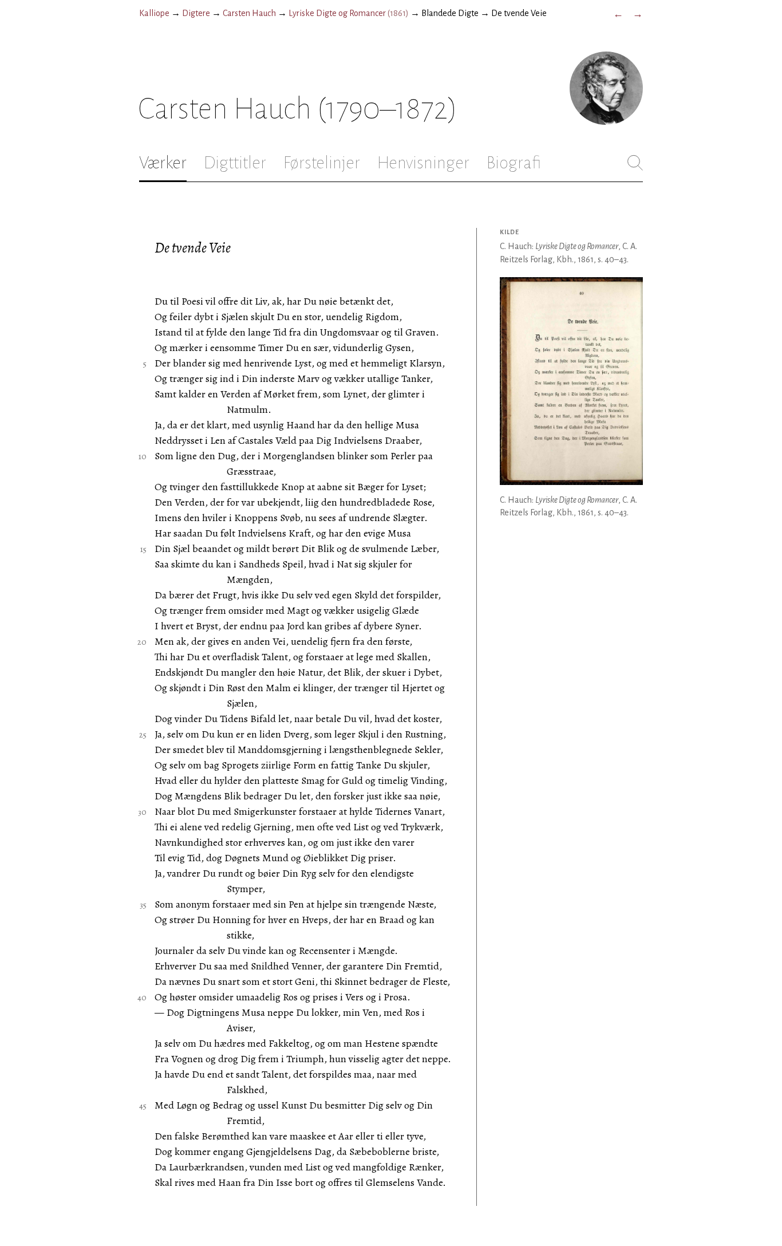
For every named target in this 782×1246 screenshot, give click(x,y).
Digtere (196, 13)
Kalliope (154, 13)
